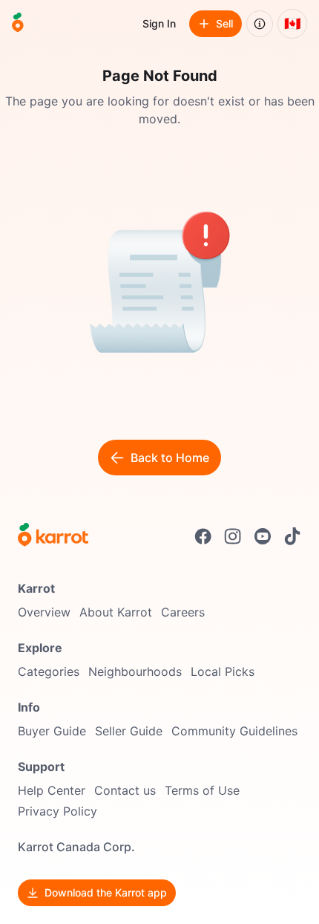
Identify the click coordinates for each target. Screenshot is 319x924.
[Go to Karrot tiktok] (292, 536)
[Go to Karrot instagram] (233, 536)
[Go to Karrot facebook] (203, 536)
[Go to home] (18, 24)
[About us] (259, 23)
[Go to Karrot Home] (53, 536)
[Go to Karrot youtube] (263, 536)
